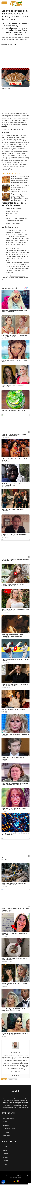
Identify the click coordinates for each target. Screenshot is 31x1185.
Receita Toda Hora (6, 37)
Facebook (5, 1146)
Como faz (4, 126)
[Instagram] (18, 1075)
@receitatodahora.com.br (17, 276)
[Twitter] (16, 1075)
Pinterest (5, 1164)
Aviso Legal (6, 1132)
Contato (5, 1121)
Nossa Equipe (6, 1135)
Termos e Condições (8, 1118)
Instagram (5, 1153)
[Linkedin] (12, 1075)
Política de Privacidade (9, 1128)
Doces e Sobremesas (17, 37)
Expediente (6, 1125)
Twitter (5, 1150)
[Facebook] (14, 1075)
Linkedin (5, 1160)
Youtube (5, 1157)
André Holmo (5, 44)
